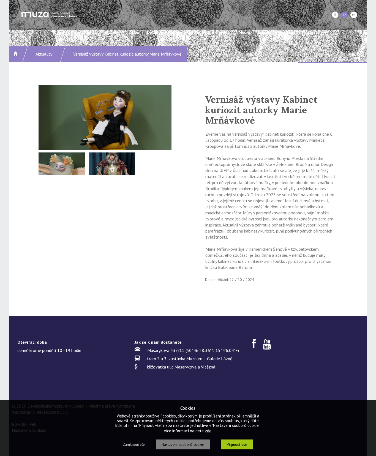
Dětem (153, 32)
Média (244, 32)
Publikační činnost (212, 32)
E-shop (286, 32)
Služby (265, 32)
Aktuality (87, 32)
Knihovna (177, 32)
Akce (133, 32)
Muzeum (113, 32)
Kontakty (310, 32)
